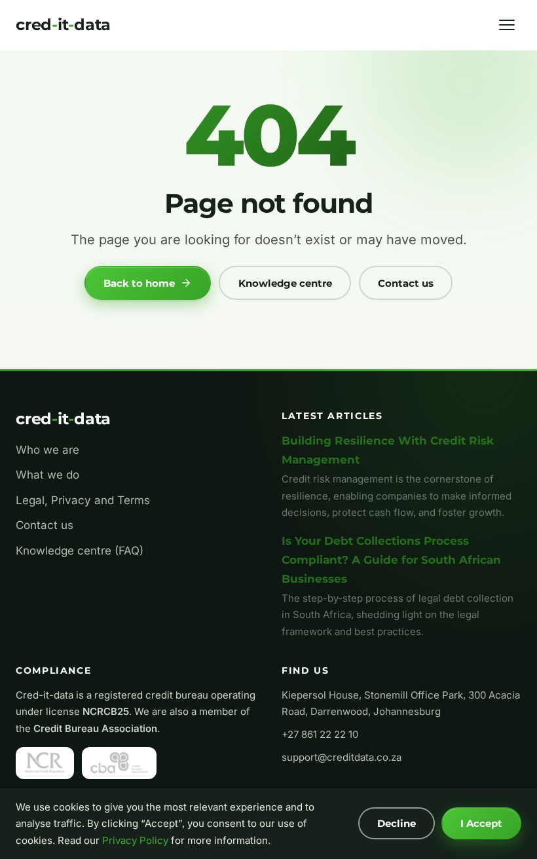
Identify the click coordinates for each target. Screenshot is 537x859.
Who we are (47, 449)
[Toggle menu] (506, 24)
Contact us (406, 283)
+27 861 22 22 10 (320, 734)
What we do (47, 474)
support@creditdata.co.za (341, 757)
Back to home (139, 283)
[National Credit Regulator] (45, 762)
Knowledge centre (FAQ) (79, 550)
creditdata (63, 25)
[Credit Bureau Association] (119, 762)
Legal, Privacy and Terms (83, 500)
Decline (396, 823)
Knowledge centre (285, 283)
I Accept (481, 823)
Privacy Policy (135, 840)
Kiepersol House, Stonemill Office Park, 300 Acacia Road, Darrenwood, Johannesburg (401, 703)
